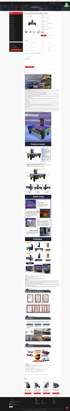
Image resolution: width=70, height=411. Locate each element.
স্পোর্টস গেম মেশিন (12, 29)
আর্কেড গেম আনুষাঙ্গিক (13, 36)
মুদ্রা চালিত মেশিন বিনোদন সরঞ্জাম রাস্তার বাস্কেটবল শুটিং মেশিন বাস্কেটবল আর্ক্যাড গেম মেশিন (28, 390)
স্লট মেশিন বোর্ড (12, 17)
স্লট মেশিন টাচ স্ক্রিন (54, 402)
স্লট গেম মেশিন (12, 15)
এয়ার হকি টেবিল (30, 374)
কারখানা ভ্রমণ (36, 401)
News (42, 400)
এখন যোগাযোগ (50, 35)
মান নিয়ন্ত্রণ (36, 402)
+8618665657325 (15, 47)
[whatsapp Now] (66, 6)
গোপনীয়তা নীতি (43, 403)
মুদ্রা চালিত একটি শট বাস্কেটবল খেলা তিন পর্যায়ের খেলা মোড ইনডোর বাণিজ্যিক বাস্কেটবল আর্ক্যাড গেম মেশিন (46, 390)
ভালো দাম (44, 35)
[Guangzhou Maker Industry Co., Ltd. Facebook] (41, 32)
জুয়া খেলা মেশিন (12, 24)
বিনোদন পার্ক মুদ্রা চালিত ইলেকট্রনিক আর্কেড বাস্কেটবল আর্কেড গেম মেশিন (55, 390)
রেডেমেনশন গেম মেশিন (13, 34)
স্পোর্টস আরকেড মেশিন (43, 374)
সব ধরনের (53, 403)
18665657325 (14, 45)
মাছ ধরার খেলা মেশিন (12, 22)
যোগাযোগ (16, 49)
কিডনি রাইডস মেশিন (12, 27)
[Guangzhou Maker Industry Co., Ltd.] (12, 3)
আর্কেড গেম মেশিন (12, 39)
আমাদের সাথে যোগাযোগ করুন (37, 403)
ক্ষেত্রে (42, 401)
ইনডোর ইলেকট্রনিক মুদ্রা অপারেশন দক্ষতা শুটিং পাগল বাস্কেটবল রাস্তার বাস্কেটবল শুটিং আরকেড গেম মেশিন (37, 390)
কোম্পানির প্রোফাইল (36, 400)
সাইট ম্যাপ (42, 402)
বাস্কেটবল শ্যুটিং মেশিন (37, 374)
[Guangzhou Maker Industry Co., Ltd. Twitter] (43, 32)
